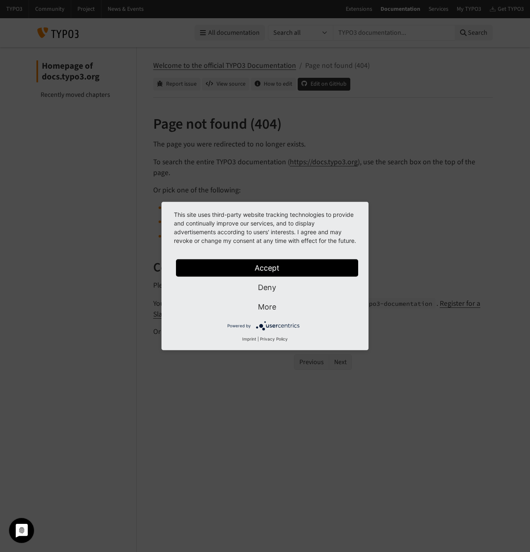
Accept (267, 268)
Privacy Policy (274, 338)
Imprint (249, 338)
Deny (267, 287)
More (267, 306)
